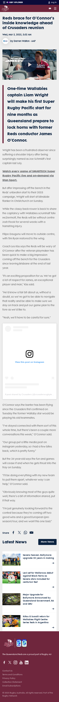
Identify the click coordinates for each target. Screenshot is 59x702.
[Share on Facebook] (13, 532)
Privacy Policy (8, 678)
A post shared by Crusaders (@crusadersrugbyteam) (30, 394)
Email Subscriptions (11, 686)
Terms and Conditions (12, 674)
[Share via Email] (31, 532)
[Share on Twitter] (19, 532)
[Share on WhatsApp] (25, 532)
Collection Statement (12, 682)
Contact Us (7, 671)
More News (47, 541)
